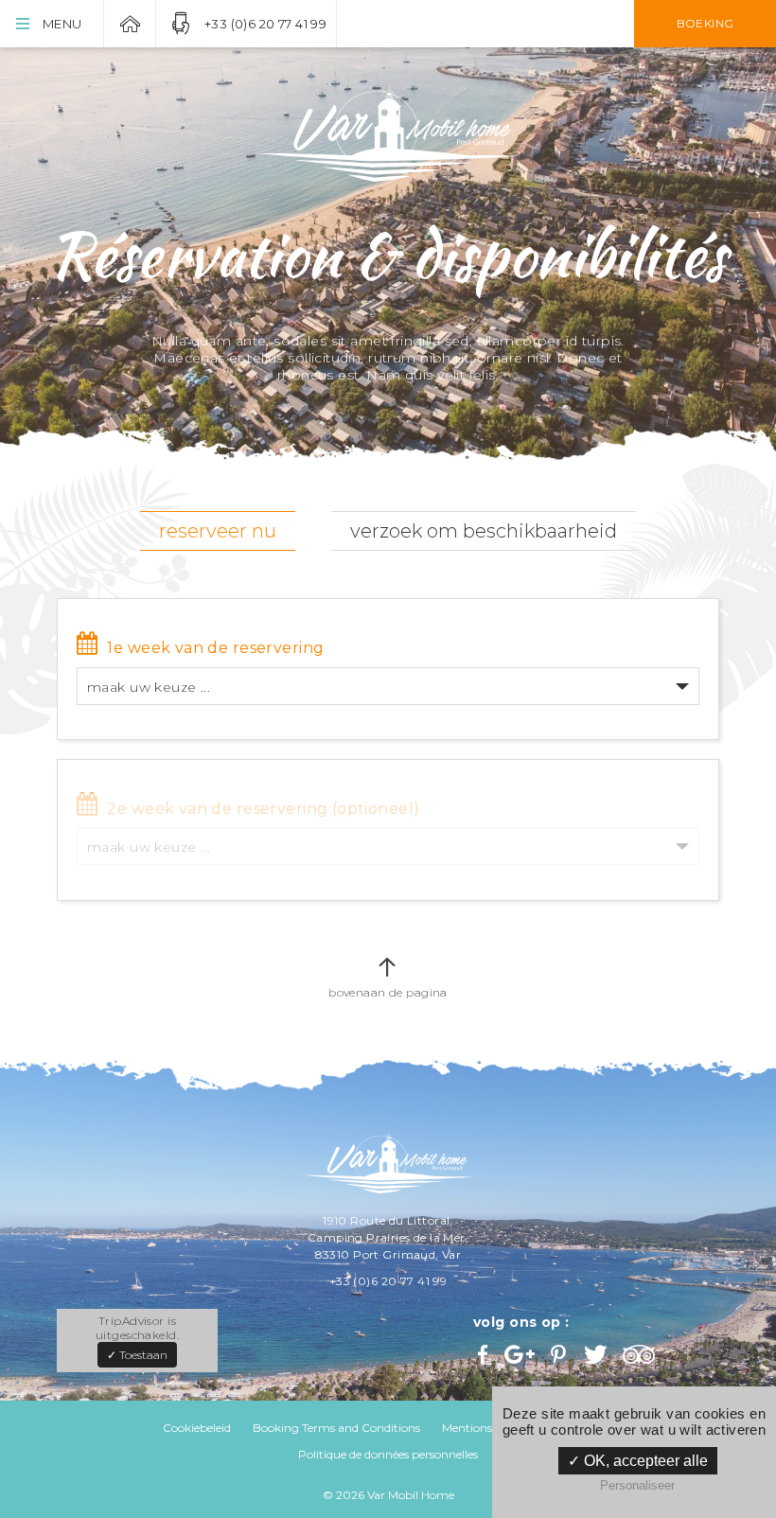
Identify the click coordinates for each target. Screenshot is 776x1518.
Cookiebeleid (197, 1428)
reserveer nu (217, 531)
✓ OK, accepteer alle (638, 1461)
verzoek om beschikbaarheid (483, 531)
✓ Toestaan (137, 1355)
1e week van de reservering (215, 648)
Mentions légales (486, 1428)
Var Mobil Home (129, 23)
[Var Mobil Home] (388, 133)
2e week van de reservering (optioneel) (263, 809)
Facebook (484, 1354)
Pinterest (560, 1354)
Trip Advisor (641, 1354)
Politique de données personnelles (388, 1454)
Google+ (520, 1354)
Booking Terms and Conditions (336, 1428)
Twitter (596, 1354)
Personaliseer (637, 1485)
